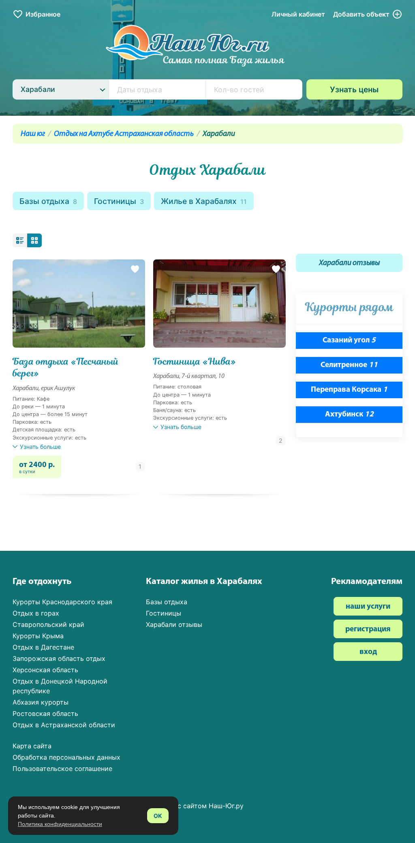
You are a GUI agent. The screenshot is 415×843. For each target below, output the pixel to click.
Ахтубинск (349, 414)
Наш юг (33, 134)
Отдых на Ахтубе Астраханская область (124, 134)
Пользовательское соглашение (62, 768)
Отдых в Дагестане (43, 647)
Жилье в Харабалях (204, 201)
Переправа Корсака (349, 390)
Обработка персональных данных (66, 757)
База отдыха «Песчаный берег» (66, 367)
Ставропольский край (48, 624)
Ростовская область (45, 713)
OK (158, 815)
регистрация (368, 629)
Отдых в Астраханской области (64, 725)
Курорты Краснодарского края (62, 602)
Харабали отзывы (349, 263)
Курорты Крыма (38, 636)
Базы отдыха (48, 201)
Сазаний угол (349, 340)
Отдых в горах (36, 613)
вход (368, 652)
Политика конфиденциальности (60, 824)
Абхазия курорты (40, 702)
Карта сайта (32, 746)
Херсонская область (45, 670)
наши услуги (368, 607)
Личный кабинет (298, 14)
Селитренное (349, 365)
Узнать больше (40, 446)
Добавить (361, 14)
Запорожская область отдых (59, 658)
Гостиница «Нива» (194, 361)
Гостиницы (119, 201)
